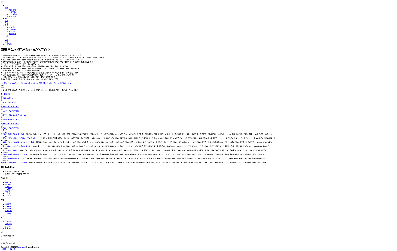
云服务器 (8, 187)
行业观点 (8, 213)
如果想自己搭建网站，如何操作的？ (14, 162)
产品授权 (8, 193)
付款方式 (12, 32)
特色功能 (8, 182)
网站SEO (7, 83)
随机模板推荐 (6, 94)
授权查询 (12, 16)
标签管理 (8, 191)
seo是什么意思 (36, 83)
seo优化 (14, 83)
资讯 (6, 42)
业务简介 (12, 27)
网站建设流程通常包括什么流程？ (13, 134)
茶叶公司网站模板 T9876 (10, 124)
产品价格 (8, 184)
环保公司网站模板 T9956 (10, 111)
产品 (6, 8)
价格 (6, 18)
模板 (6, 21)
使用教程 (8, 206)
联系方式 (8, 228)
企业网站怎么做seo (65, 83)
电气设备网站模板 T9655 (10, 119)
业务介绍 (8, 224)
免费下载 (12, 12)
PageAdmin (21, 247)
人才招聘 (12, 29)
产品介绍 (8, 195)
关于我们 (8, 222)
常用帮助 (8, 211)
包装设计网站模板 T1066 (10, 128)
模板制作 (8, 208)
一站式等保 (13, 14)
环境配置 (8, 204)
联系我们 (12, 34)
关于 (6, 25)
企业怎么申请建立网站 (9, 150)
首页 (6, 5)
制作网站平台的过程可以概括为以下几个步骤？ (18, 142)
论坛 (6, 36)
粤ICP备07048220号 (8, 249)
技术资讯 (8, 44)
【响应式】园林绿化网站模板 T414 (13, 115)
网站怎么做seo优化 (50, 83)
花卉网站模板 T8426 (8, 102)
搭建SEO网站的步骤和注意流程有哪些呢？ (16, 146)
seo (2, 83)
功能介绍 (12, 10)
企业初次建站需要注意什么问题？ (13, 158)
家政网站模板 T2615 (8, 98)
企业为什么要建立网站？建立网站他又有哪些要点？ (20, 138)
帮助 (6, 23)
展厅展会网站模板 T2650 (10, 107)
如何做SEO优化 (24, 83)
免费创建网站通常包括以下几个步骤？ (15, 154)
